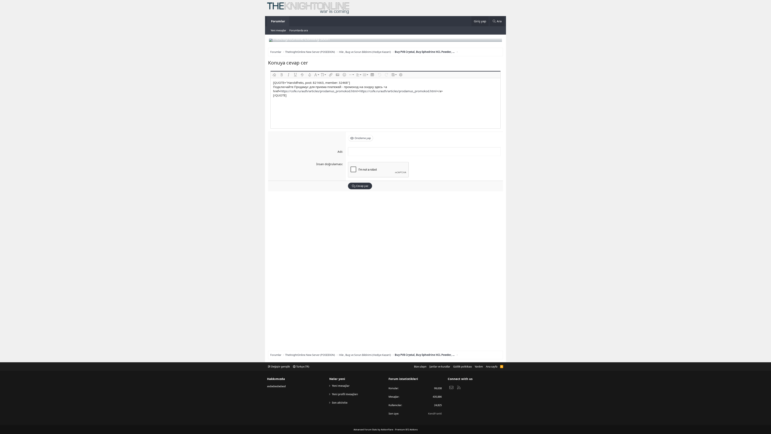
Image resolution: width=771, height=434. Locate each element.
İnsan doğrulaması (329, 164)
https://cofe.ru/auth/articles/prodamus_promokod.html (319, 91)
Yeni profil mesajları (345, 394)
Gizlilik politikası (462, 366)
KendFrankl (435, 413)
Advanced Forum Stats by (386, 429)
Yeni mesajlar (278, 30)
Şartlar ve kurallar (439, 366)
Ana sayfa (491, 366)
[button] (274, 75)
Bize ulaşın (420, 366)
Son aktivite (340, 402)
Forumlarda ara (298, 30)
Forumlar (278, 21)
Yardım (479, 366)
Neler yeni (337, 379)
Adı (340, 151)
